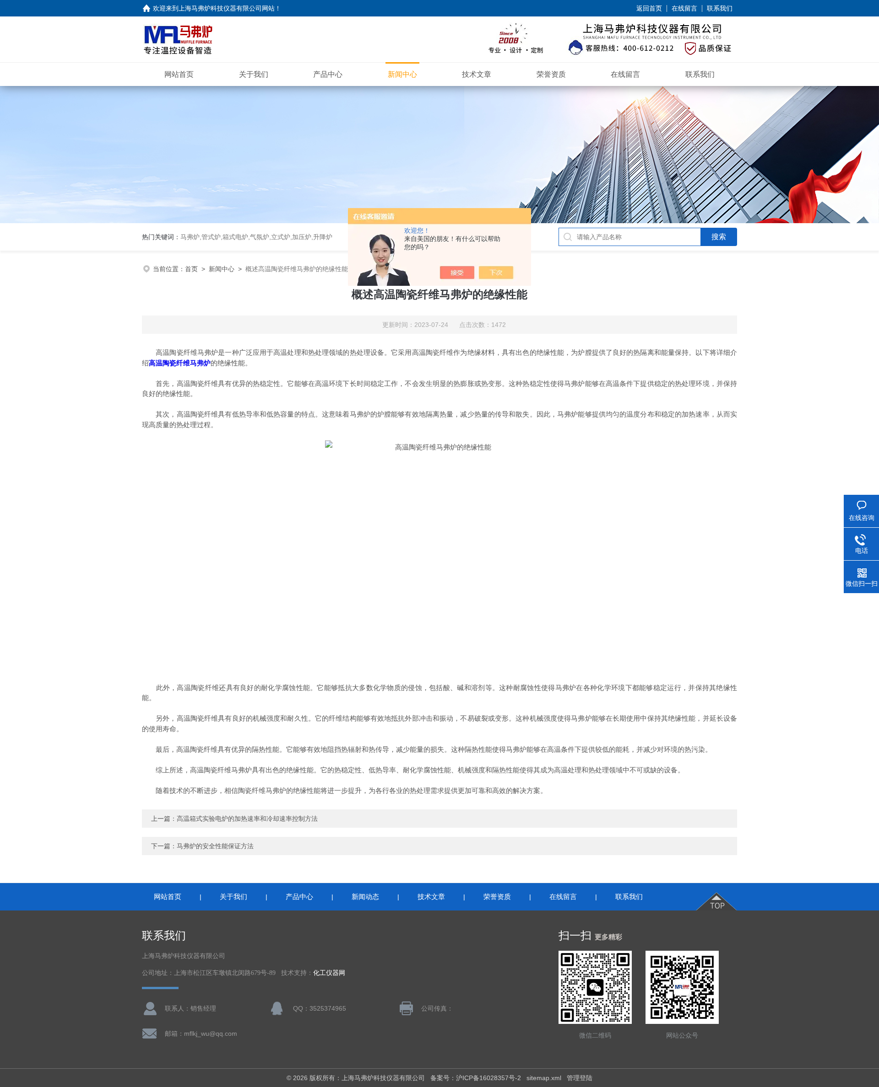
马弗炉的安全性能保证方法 (215, 846)
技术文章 (476, 74)
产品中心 (327, 74)
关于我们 (253, 74)
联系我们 (719, 8)
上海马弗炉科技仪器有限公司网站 (227, 8)
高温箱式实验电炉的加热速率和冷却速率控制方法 (247, 818)
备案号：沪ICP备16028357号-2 (475, 1078)
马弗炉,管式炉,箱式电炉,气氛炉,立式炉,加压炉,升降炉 (256, 237)
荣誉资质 (551, 74)
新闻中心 (402, 74)
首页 (191, 269)
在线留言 (684, 8)
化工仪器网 (329, 972)
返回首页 (649, 8)
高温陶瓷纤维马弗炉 (180, 363)
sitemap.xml (543, 1078)
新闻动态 (365, 896)
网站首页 (179, 74)
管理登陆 (579, 1078)
